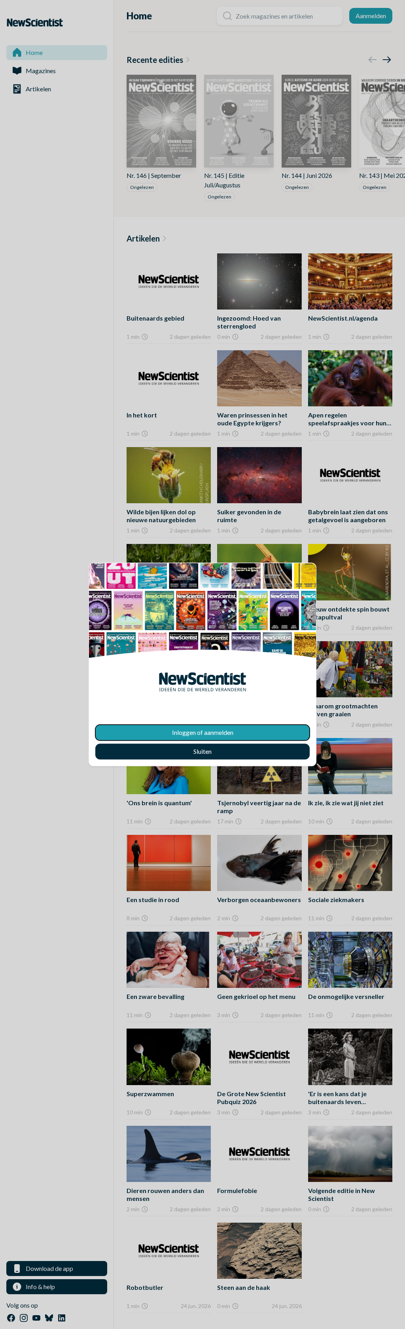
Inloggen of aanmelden (202, 732)
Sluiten (202, 751)
